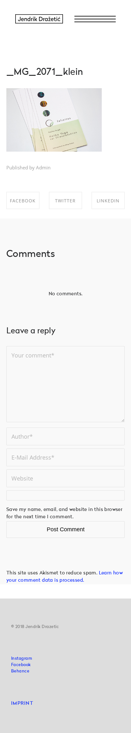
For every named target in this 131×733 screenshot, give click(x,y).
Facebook (21, 665)
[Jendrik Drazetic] (39, 19)
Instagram (21, 659)
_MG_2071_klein (44, 72)
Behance (20, 671)
